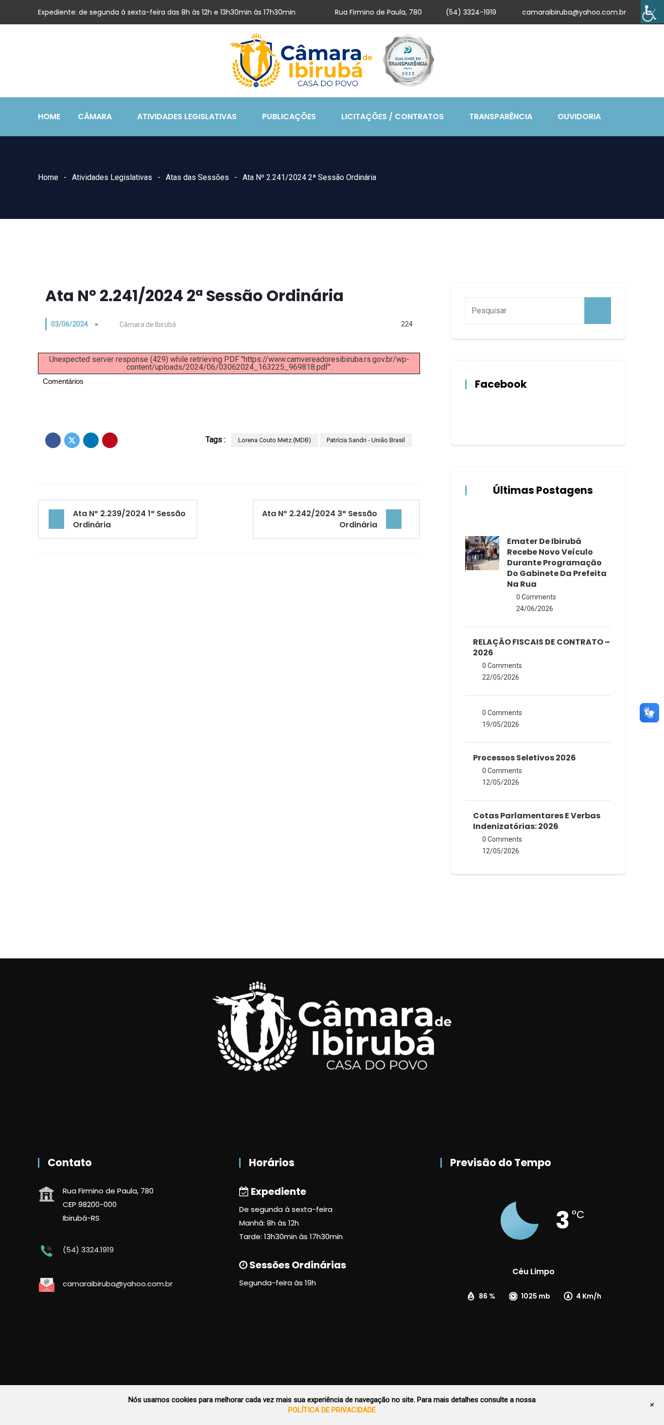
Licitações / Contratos (392, 116)
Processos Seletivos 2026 (524, 757)
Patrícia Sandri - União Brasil (366, 440)
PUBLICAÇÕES (289, 116)
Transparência (500, 116)
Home (49, 116)
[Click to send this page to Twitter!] (72, 440)
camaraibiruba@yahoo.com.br (574, 12)
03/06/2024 (69, 324)
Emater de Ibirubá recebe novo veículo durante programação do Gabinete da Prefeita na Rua (557, 563)
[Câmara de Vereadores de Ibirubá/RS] (331, 61)
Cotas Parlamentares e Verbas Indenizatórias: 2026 (536, 821)
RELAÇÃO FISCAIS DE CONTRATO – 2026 (541, 647)
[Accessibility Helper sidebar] (652, 11)
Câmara (95, 116)
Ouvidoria (579, 116)
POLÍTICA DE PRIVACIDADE (332, 1410)
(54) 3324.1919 (88, 1250)
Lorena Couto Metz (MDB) (274, 440)
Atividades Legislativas (187, 116)
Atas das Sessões (197, 177)
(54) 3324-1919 (471, 12)
